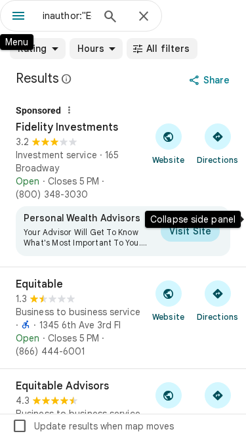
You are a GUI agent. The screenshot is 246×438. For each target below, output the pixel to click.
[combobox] (67, 16)
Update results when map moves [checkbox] (93, 426)
